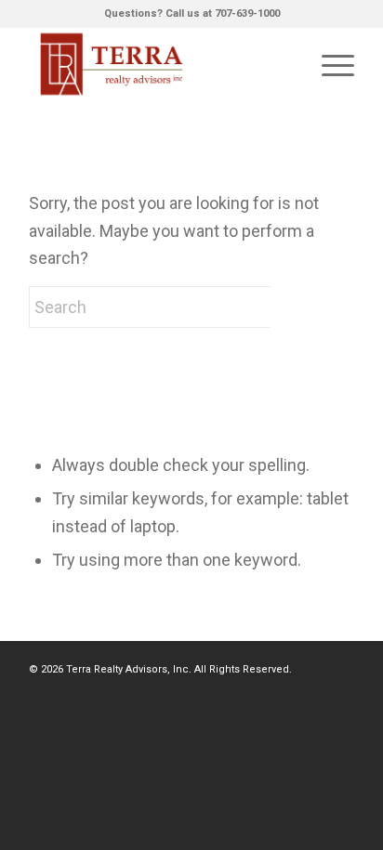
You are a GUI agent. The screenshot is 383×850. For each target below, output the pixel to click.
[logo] (159, 64)
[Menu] (328, 64)
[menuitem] (328, 64)
